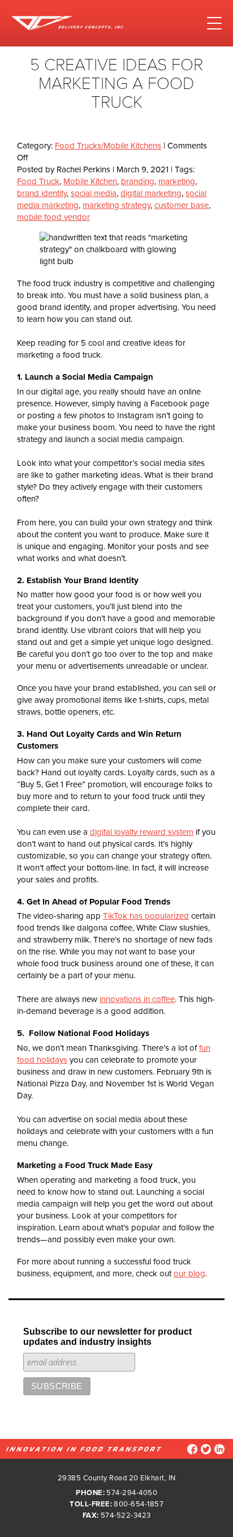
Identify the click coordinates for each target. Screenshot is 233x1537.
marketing (176, 181)
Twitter (206, 1449)
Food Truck (38, 181)
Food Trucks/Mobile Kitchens (108, 146)
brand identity (42, 193)
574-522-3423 (126, 1515)
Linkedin (219, 1449)
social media (93, 193)
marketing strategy (116, 205)
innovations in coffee (137, 999)
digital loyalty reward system (141, 832)
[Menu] (214, 23)
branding (137, 181)
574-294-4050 (131, 1492)
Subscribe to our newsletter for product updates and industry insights (107, 1337)
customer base (181, 205)
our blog (189, 1273)
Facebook (192, 1449)
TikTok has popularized (146, 916)
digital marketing (151, 193)
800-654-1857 (138, 1504)
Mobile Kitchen (90, 181)
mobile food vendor (53, 217)
